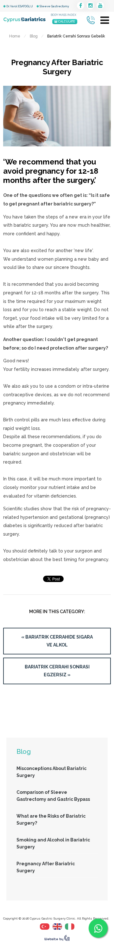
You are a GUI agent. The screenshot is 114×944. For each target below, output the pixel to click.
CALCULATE (66, 21)
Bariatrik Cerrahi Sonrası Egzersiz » (57, 670)
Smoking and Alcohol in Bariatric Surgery (53, 843)
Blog (34, 36)
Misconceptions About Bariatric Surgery (51, 772)
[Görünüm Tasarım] (57, 939)
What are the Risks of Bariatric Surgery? (51, 819)
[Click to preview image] (57, 149)
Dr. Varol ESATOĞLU (19, 6)
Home (14, 36)
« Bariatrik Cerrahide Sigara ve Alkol (57, 640)
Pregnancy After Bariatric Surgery (45, 867)
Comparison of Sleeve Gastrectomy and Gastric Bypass (53, 796)
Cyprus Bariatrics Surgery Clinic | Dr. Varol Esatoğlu (24, 20)
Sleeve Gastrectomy (54, 6)
